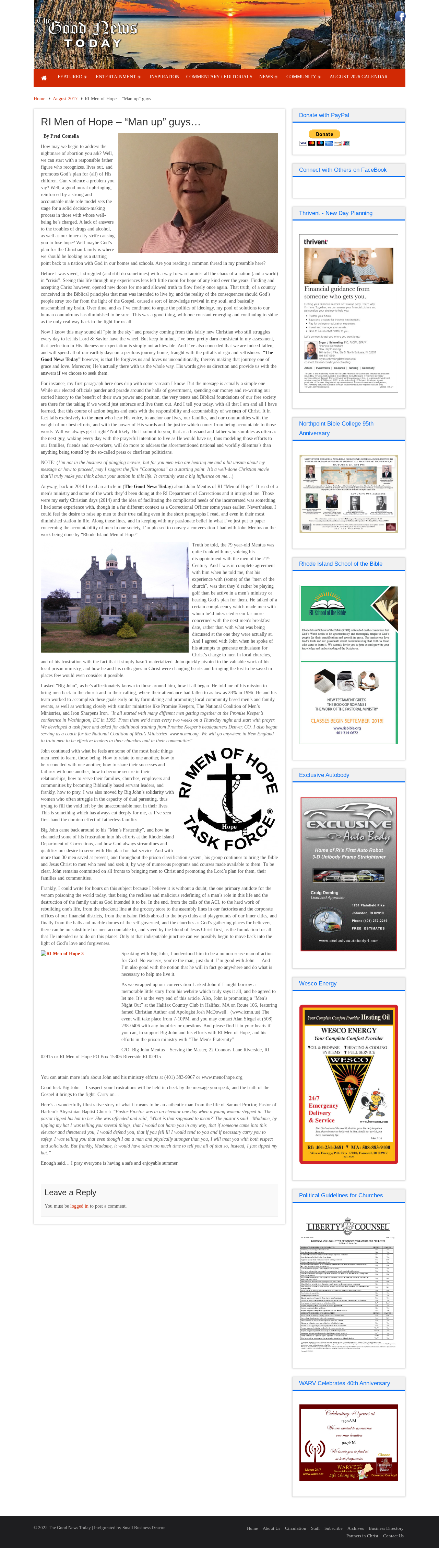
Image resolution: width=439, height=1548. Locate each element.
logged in (79, 1206)
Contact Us (393, 1535)
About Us (271, 1528)
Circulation (295, 1528)
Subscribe (333, 1528)
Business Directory (386, 1528)
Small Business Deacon (144, 1527)
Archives (355, 1528)
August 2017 (65, 98)
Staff (315, 1528)
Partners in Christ (362, 1535)
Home (39, 98)
